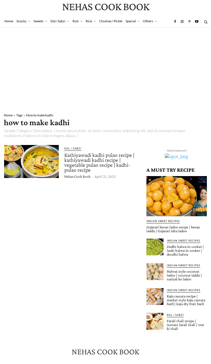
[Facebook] (174, 21)
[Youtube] (196, 21)
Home (8, 115)
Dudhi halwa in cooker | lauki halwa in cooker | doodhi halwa (185, 250)
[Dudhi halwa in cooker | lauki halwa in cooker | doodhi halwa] (154, 247)
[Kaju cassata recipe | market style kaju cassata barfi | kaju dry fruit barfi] (154, 296)
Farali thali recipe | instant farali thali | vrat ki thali (185, 325)
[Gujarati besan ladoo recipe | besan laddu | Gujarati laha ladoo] (176, 196)
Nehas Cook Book (77, 176)
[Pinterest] (189, 21)
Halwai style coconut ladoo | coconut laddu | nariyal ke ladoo (184, 275)
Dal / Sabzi (72, 148)
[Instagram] (182, 21)
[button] (205, 22)
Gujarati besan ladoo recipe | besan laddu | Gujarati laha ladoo (173, 229)
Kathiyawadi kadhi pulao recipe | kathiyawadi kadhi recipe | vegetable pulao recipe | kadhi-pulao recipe (99, 162)
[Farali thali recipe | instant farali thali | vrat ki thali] (154, 321)
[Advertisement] (105, 68)
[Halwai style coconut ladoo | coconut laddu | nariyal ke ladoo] (154, 271)
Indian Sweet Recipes (163, 221)
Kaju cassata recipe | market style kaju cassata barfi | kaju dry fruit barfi (186, 300)
